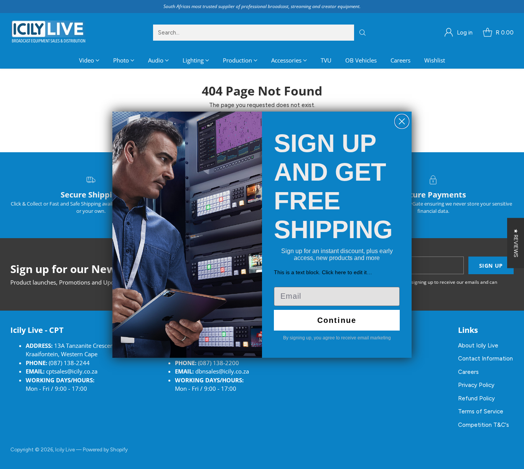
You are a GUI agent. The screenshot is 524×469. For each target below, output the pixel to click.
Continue (336, 320)
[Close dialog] (402, 121)
